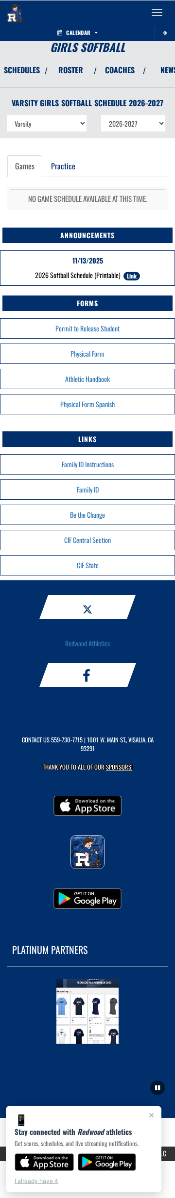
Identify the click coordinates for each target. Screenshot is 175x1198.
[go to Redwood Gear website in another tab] (87, 1013)
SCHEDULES (22, 70)
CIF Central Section (87, 540)
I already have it (36, 1180)
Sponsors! (119, 766)
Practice (63, 166)
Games (25, 166)
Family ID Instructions (88, 464)
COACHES (120, 70)
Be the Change (87, 514)
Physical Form (87, 353)
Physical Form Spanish (87, 404)
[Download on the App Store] (44, 1162)
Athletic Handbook (87, 379)
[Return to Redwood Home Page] (14, 12)
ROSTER (70, 70)
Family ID (88, 489)
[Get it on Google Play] (107, 1162)
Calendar (78, 32)
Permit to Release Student (87, 328)
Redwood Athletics (87, 643)
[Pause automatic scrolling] (157, 1088)
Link (132, 276)
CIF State (88, 565)
